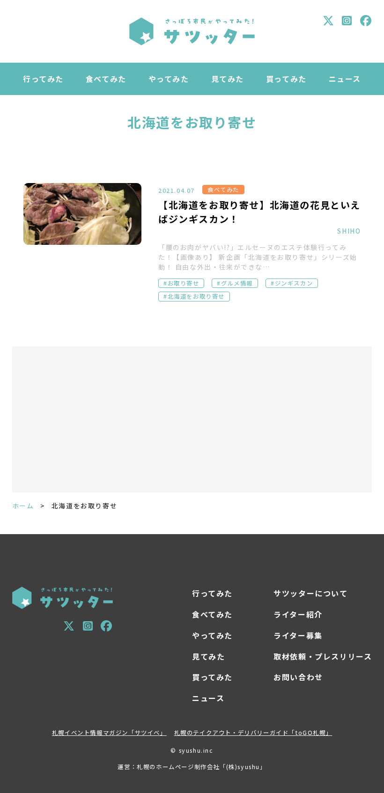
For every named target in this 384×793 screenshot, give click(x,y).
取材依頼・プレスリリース (322, 656)
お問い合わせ (298, 677)
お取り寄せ (183, 283)
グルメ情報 (237, 283)
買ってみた (286, 78)
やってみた (168, 78)
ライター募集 (298, 635)
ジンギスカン (294, 283)
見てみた (227, 78)
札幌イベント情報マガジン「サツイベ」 (109, 732)
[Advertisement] (192, 419)
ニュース (345, 78)
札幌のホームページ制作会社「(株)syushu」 (201, 767)
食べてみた (106, 78)
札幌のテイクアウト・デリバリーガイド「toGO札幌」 (253, 732)
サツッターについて (310, 593)
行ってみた (43, 78)
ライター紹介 (298, 614)
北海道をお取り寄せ (196, 296)
